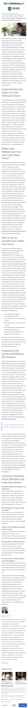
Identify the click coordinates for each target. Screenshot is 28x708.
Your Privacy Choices (6, 701)
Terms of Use (12, 699)
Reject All (5, 705)
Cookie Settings (14, 705)
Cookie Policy (19, 699)
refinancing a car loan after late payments (14, 231)
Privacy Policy (4, 699)
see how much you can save (16, 427)
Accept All (22, 705)
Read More (5, 663)
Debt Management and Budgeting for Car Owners (7, 683)
